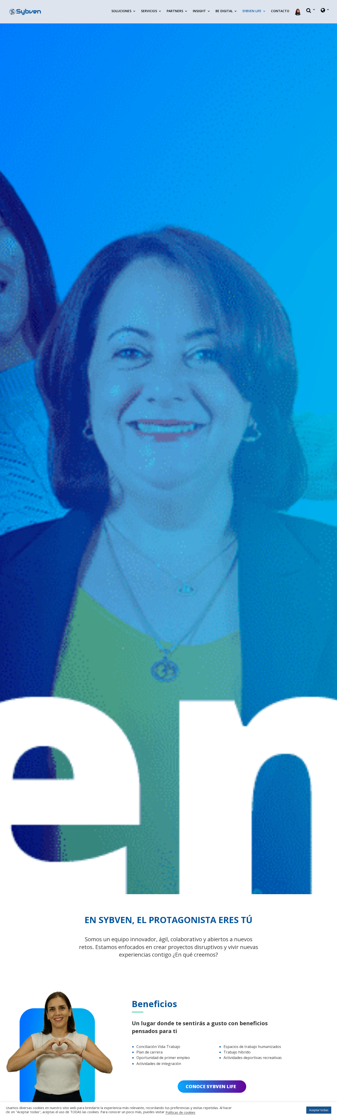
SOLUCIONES (121, 11)
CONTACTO (280, 11)
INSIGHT (199, 11)
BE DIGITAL (224, 11)
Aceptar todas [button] (319, 1110)
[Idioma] (325, 14)
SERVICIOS (149, 11)
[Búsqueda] (311, 14)
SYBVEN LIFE (251, 11)
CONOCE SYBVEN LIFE (211, 1086)
